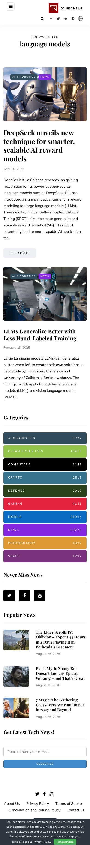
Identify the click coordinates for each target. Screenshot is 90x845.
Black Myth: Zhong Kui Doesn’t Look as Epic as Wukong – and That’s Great (60, 673)
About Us (12, 803)
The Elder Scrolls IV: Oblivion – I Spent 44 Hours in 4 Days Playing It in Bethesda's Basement (61, 639)
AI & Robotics (24, 76)
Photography (45, 543)
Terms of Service (69, 803)
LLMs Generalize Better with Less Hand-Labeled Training (39, 334)
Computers (45, 464)
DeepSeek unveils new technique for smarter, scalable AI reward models (39, 145)
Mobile (45, 517)
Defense (45, 491)
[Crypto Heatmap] (80, 18)
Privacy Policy (37, 803)
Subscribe (45, 764)
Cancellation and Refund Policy (34, 810)
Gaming (45, 504)
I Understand (65, 842)
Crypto (45, 478)
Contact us (75, 810)
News (44, 76)
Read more (20, 253)
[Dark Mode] (73, 18)
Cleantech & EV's (45, 451)
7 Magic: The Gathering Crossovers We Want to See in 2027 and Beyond (60, 704)
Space (45, 556)
